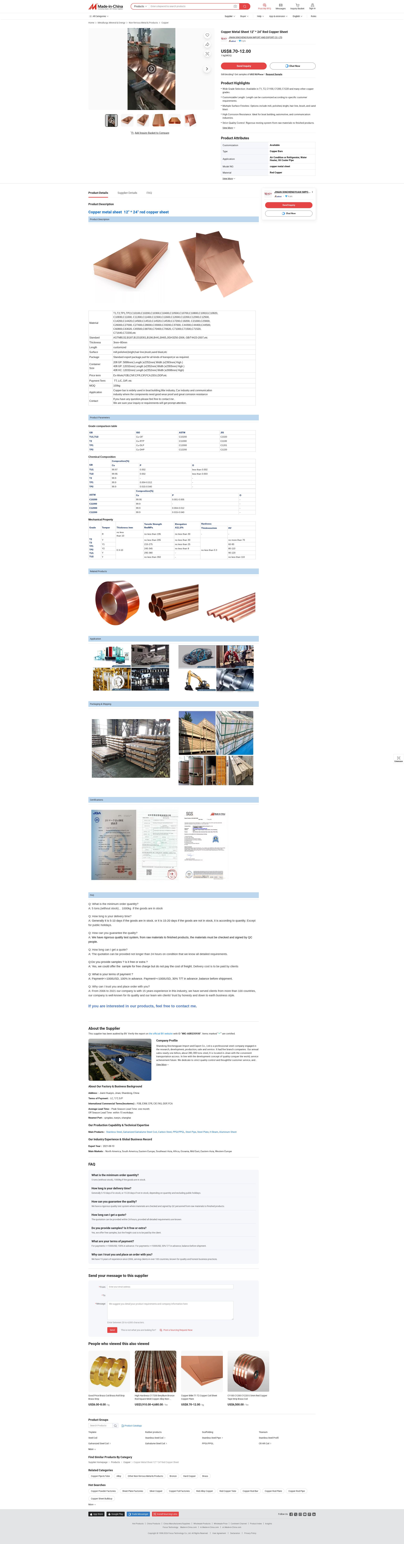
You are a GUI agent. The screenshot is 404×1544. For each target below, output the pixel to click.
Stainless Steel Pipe (211, 1437)
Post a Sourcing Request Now (176, 1329)
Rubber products (153, 1432)
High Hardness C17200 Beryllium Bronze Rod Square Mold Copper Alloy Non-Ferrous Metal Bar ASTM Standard (154, 1399)
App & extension (277, 16)
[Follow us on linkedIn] (314, 1513)
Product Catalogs (133, 1425)
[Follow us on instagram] (300, 1513)
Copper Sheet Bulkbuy (101, 1498)
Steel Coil (92, 1437)
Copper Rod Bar (250, 1490)
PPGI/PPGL (178, 1131)
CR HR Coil (264, 1443)
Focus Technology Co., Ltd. (180, 1533)
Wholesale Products (202, 1523)
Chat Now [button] (294, 65)
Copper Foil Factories (179, 1490)
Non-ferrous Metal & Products (143, 22)
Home (91, 22)
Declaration (235, 1533)
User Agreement (219, 1533)
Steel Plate (203, 1131)
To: (104, 1295)
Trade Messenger (138, 1513)
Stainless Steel (114, 1131)
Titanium (263, 1432)
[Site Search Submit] (244, 6)
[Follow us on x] (295, 1513)
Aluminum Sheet (228, 1131)
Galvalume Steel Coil (155, 1443)
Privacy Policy (250, 1533)
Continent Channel (239, 1523)
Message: (101, 1303)
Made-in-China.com (188, 1527)
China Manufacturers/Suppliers (176, 1523)
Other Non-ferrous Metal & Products (145, 1476)
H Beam (214, 1131)
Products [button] (139, 6)
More (91, 1504)
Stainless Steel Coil (154, 1437)
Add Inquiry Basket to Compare (152, 133)
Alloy (118, 1476)
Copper (165, 22)
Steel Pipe (191, 1131)
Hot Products (138, 1523)
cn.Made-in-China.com (231, 1527)
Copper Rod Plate (273, 1490)
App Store (96, 1513)
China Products (153, 1523)
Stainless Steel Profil (269, 1437)
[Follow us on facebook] (291, 1513)
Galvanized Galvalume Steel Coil (140, 1131)
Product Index (256, 1523)
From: (103, 1286)
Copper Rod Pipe (296, 1490)
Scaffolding (207, 1432)
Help (259, 16)
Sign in (312, 8)
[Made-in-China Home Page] (105, 6)
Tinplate (92, 1432)
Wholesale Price (220, 1523)
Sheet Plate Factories (132, 1490)
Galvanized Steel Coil (98, 1443)
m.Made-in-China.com (209, 1527)
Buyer (243, 16)
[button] (235, 6)
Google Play (115, 1513)
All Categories (99, 16)
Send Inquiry (244, 65)
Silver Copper (156, 1490)
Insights (268, 1523)
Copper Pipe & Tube (100, 1476)
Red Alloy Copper (204, 1490)
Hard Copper (189, 1476)
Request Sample (274, 74)
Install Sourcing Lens (167, 1513)
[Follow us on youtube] (304, 1513)
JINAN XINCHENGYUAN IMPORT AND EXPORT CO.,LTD (255, 37)
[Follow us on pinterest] (309, 1513)
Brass (205, 1476)
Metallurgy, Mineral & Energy (111, 22)
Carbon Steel (165, 1131)
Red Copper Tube (228, 1490)
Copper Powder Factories (103, 1490)
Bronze (173, 1476)
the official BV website (161, 1033)
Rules (313, 16)
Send (112, 1329)
